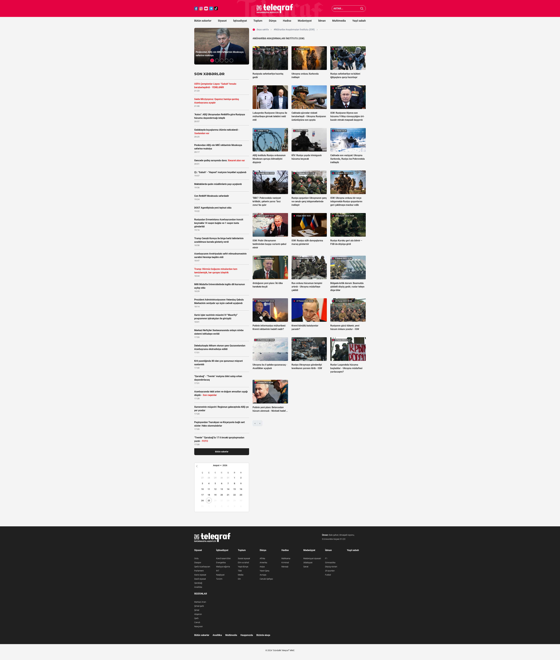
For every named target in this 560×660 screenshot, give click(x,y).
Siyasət (222, 20)
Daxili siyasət (200, 579)
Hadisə (287, 20)
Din (239, 579)
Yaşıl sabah (359, 20)
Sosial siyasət (244, 558)
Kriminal (285, 562)
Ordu (196, 558)
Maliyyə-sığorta (223, 566)
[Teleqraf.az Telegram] (211, 9)
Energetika (221, 562)
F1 (326, 558)
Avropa (263, 575)
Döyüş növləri (331, 566)
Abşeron (198, 614)
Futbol (328, 575)
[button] (212, 60)
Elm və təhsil (243, 562)
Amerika (263, 562)
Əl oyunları (330, 571)
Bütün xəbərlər (202, 20)
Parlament (199, 571)
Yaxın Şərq (264, 571)
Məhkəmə (285, 558)
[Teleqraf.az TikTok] (216, 9)
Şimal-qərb (199, 606)
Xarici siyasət (200, 575)
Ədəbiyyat (308, 562)
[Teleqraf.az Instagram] (201, 9)
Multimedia (339, 20)
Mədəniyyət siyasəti (312, 558)
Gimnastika (330, 562)
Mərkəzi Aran (200, 602)
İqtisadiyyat (240, 20)
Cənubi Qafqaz (266, 579)
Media (240, 575)
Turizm (219, 579)
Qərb (196, 618)
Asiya (262, 566)
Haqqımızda (246, 635)
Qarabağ (198, 583)
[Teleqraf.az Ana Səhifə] (275, 8)
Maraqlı (284, 566)
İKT (217, 571)
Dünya (272, 20)
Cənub (197, 622)
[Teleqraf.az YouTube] (206, 9)
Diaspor (197, 562)
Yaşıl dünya (243, 566)
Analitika (198, 587)
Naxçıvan (198, 626)
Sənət (305, 566)
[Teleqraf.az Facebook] (196, 9)
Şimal (196, 610)
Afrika (262, 558)
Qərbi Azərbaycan (202, 566)
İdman (322, 20)
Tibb (240, 571)
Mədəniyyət (305, 20)
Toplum (257, 20)
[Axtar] (362, 8)
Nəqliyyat (220, 575)
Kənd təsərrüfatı (223, 558)
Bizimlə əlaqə (263, 635)
